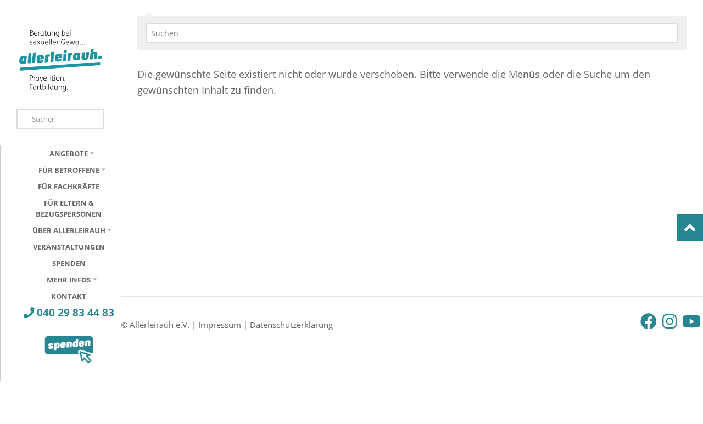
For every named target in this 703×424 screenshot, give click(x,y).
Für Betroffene (68, 170)
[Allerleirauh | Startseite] (60, 60)
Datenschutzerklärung (291, 324)
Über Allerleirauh (68, 230)
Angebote (68, 154)
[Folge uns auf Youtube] (690, 321)
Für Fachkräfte (68, 186)
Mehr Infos (69, 280)
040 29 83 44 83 (74, 312)
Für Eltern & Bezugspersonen (69, 208)
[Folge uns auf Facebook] (648, 321)
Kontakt (68, 296)
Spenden (69, 263)
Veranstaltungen (69, 247)
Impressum (219, 324)
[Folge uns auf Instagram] (669, 321)
